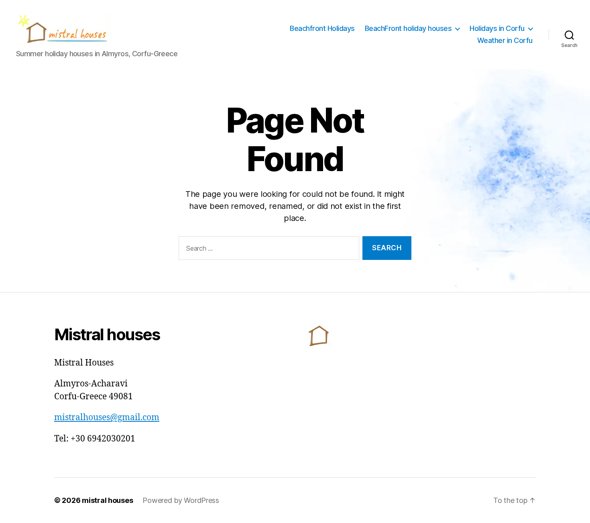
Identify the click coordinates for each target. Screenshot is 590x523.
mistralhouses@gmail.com (106, 417)
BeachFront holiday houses (408, 28)
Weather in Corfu (505, 40)
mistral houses (107, 500)
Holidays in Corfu (497, 28)
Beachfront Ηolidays (322, 28)
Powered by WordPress (180, 500)
